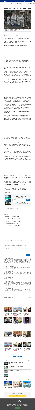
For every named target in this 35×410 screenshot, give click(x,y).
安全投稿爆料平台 (19, 240)
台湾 (14, 3)
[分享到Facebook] (5, 35)
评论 (11, 3)
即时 (3, 3)
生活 (33, 3)
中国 (5, 3)
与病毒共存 (22, 208)
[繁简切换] (17, 35)
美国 (7, 3)
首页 (1, 3)
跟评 (29, 258)
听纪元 (22, 3)
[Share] (4, 315)
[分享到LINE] (7, 35)
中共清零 (17, 208)
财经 (24, 3)
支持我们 (17, 395)
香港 (16, 3)
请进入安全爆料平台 (17, 356)
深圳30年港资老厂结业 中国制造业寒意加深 (15, 366)
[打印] (13, 35)
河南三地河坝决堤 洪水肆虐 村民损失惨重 (15, 370)
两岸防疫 (7, 208)
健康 (18, 3)
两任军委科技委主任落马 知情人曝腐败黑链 (15, 362)
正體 (8, 1)
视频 (20, 3)
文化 (31, 3)
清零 (14, 208)
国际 (9, 3)
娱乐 (29, 3)
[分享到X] (9, 35)
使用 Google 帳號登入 (22, 202)
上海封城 (11, 208)
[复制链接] (11, 35)
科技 (26, 3)
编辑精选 (11, 209)
